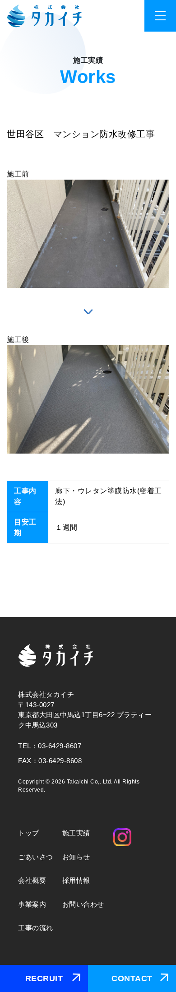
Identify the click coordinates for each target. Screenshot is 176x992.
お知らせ (76, 857)
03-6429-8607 (59, 746)
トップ (28, 833)
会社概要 (32, 880)
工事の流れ (35, 928)
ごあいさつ (35, 857)
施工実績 (76, 833)
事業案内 (32, 904)
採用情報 (76, 880)
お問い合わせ (83, 904)
